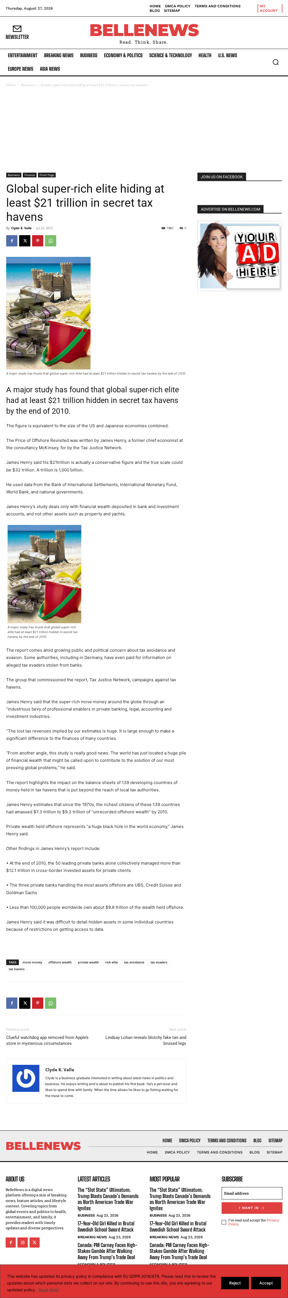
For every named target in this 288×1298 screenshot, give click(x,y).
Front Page (47, 175)
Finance (29, 175)
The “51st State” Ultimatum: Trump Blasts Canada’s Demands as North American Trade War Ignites (108, 1199)
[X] (24, 240)
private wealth (88, 962)
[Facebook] (11, 240)
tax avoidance (134, 962)
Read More (48, 1289)
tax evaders (158, 962)
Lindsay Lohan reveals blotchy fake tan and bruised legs (145, 1040)
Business (28, 85)
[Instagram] (22, 1242)
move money (32, 962)
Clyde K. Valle (21, 228)
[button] (275, 62)
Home (11, 85)
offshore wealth (60, 962)
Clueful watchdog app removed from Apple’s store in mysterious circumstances (47, 1040)
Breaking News (92, 1237)
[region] (144, 1281)
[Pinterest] (37, 240)
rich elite (111, 962)
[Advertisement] (144, 130)
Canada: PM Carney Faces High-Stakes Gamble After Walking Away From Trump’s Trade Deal (107, 1251)
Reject (235, 1283)
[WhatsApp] (50, 240)
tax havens (16, 969)
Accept (266, 1283)
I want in (249, 1208)
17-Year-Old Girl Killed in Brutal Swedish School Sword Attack (106, 1226)
